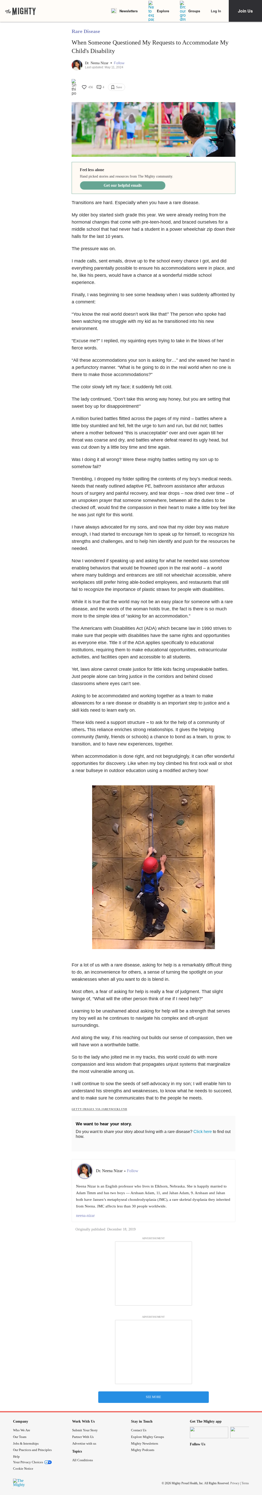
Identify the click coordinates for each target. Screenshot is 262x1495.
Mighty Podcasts (142, 1450)
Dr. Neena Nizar (97, 63)
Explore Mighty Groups (147, 1437)
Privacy (234, 1483)
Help (16, 1456)
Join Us (245, 11)
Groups (194, 10)
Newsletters (128, 10)
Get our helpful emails (123, 185)
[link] (20, 11)
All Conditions (82, 1460)
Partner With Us (83, 1437)
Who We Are (21, 1430)
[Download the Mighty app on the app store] (209, 1432)
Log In (216, 10)
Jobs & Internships (26, 1443)
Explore (163, 10)
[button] (119, 63)
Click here (202, 1131)
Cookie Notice (23, 1468)
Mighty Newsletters (144, 1443)
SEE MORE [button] (153, 1397)
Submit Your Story (85, 1430)
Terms (245, 1483)
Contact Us (138, 1430)
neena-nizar (85, 1215)
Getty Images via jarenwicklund (99, 1109)
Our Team (19, 1437)
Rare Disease (86, 31)
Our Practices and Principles (32, 1450)
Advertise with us (84, 1443)
